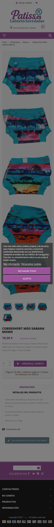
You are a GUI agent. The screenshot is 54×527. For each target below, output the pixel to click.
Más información (11, 264)
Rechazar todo (27, 271)
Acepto (27, 278)
